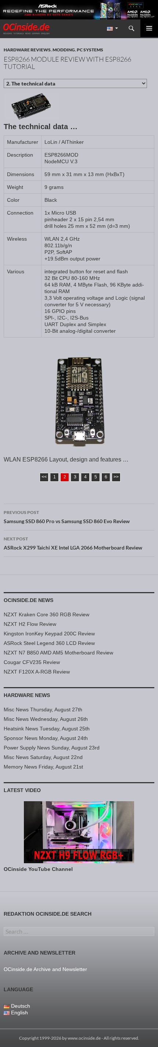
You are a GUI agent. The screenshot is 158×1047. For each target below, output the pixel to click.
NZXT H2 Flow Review (30, 624)
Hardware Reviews (27, 49)
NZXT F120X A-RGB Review (37, 672)
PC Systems (90, 49)
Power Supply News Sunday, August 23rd (52, 748)
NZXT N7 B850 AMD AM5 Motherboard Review (58, 653)
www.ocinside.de (84, 1038)
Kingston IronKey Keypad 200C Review (49, 633)
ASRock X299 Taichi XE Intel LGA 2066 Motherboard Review (73, 543)
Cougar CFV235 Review (32, 662)
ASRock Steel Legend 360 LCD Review (49, 643)
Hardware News (27, 695)
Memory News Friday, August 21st (43, 767)
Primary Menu (149, 28)
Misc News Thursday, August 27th (43, 709)
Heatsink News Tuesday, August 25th (47, 729)
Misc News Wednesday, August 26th (46, 719)
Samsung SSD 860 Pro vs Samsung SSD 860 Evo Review (67, 517)
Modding (64, 49)
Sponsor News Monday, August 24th (46, 738)
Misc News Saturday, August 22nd (43, 757)
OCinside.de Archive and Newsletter (45, 969)
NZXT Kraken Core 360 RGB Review (46, 614)
